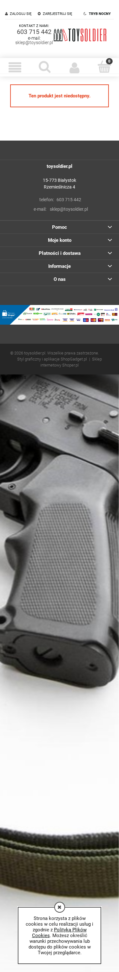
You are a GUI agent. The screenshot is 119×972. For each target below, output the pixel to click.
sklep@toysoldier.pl (34, 42)
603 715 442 (34, 32)
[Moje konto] (74, 67)
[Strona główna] (80, 35)
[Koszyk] (104, 66)
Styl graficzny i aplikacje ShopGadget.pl (52, 359)
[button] (15, 67)
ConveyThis (13, 377)
